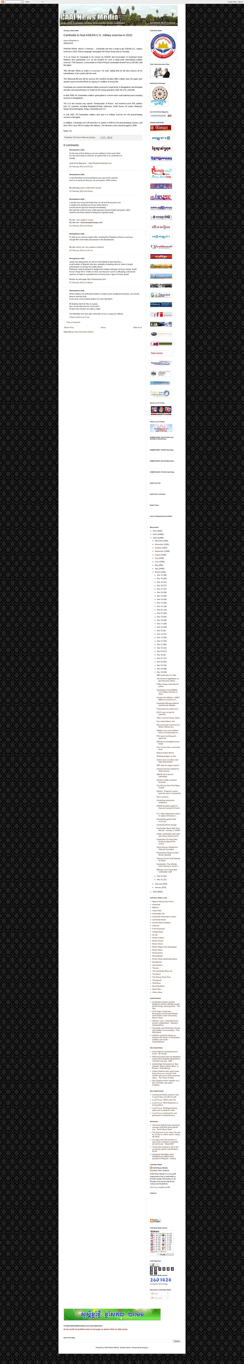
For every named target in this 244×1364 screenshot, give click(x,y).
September (159, 551)
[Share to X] (106, 137)
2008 (155, 892)
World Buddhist (158, 986)
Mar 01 (160, 880)
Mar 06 (160, 662)
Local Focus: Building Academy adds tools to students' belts (164, 1109)
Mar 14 (160, 634)
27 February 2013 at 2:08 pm (81, 282)
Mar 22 (160, 606)
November (159, 544)
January (158, 887)
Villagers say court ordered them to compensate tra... (168, 731)
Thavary (155, 968)
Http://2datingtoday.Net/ (96, 279)
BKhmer (155, 907)
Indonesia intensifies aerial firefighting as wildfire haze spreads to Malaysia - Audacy (164, 1156)
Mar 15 (160, 631)
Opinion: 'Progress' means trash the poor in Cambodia (168, 792)
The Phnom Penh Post (161, 977)
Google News (157, 932)
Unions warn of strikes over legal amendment (167, 761)
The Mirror (156, 974)
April (157, 569)
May (157, 565)
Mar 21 (160, 610)
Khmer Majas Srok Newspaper (164, 947)
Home (103, 327)
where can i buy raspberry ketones (90, 247)
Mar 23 (160, 603)
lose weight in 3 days (85, 220)
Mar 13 (160, 637)
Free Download (158, 929)
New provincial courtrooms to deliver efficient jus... (168, 726)
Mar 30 (160, 578)
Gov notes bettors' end (166, 721)
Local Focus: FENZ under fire (164, 1100)
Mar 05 (160, 665)
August (158, 555)
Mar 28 (160, 585)
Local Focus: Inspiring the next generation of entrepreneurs (164, 1114)
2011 (155, 531)
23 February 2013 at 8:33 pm (81, 226)
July (157, 558)
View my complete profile (160, 1187)
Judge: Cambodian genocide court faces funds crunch (168, 835)
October (158, 548)
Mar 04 (160, 669)
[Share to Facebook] (109, 137)
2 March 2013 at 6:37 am (79, 317)
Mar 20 (160, 613)
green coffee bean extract (90, 188)
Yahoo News (157, 992)
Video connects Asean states (168, 718)
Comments (157, 1298)
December (159, 541)
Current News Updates (161, 923)
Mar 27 (160, 589)
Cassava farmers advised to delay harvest (168, 770)
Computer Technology (159, 1284)
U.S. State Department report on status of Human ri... (168, 815)
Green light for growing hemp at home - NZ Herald (165, 1053)
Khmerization (157, 953)
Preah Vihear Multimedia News (164, 959)
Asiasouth (156, 905)
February (159, 884)
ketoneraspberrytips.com (92, 222)
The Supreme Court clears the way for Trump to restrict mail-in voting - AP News (166, 1134)
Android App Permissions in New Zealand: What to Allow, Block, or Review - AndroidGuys (165, 1066)
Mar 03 (160, 672)
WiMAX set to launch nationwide (165, 775)
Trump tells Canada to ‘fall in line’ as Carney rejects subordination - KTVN (165, 1149)
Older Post (137, 327)
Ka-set (154, 935)
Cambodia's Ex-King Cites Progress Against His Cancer (167, 841)
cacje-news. (157, 911)
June (157, 562)
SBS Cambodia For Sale (166, 675)
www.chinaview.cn (71, 40)
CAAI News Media (160, 1168)
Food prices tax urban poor (167, 709)
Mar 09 (160, 651)
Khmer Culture (158, 938)
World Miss (156, 989)
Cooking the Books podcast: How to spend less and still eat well (165, 1096)
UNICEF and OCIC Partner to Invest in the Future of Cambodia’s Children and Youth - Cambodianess (166, 1038)
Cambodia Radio (159, 920)
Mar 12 (160, 641)
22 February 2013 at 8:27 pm (81, 167)
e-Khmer (155, 926)
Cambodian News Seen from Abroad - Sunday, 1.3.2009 (168, 829)
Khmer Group (157, 941)
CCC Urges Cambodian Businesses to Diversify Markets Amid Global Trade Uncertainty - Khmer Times (165, 1014)
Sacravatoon (157, 965)
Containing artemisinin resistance (165, 801)
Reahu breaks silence (165, 753)
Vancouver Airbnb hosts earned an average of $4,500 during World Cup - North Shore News (166, 1127)
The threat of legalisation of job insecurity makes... (168, 680)
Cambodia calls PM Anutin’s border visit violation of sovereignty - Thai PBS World (166, 1030)
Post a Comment (73, 322)
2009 (155, 538)
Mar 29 (160, 582)
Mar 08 (160, 655)
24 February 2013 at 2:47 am (81, 250)
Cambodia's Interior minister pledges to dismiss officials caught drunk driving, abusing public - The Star (166, 1005)
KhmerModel (157, 956)
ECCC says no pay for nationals (165, 713)
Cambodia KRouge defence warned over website (168, 704)
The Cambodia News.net (162, 971)
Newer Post (68, 327)
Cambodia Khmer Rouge (167, 825)
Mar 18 (160, 620)
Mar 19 (160, 617)
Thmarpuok (157, 980)
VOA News (156, 983)
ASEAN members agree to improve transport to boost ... (168, 808)
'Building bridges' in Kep (166, 756)
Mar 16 (160, 627)
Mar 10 (160, 648)
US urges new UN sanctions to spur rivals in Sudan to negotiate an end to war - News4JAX (165, 1142)
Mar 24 (160, 599)
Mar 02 (160, 876)
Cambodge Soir (158, 914)
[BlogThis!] (104, 137)
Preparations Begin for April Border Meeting (168, 854)
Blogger (145, 1347)
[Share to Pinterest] (111, 137)
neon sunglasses (110, 314)
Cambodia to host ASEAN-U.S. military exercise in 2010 (167, 692)
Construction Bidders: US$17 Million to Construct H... (168, 698)
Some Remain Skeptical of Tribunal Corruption (167, 848)
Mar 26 (160, 592)
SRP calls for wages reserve (168, 765)
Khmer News (157, 950)
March (158, 572)
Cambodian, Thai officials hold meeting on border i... (168, 865)
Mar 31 (160, 575)
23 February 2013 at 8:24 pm (81, 191)
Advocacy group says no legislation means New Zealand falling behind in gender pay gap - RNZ (166, 1059)
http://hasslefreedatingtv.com (100, 163)
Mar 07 (160, 658)
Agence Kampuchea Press (163, 901)
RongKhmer (157, 962)
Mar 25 (160, 596)
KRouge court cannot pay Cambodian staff (167, 871)
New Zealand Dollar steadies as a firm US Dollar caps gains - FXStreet (165, 1083)
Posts (155, 1294)
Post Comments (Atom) (84, 332)
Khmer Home (157, 944)
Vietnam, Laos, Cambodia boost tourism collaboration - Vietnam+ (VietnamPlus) (165, 1023)
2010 (155, 534)
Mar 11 (160, 644)
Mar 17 (160, 624)
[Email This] (101, 137)
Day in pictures (163, 797)
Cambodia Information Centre (164, 917)
